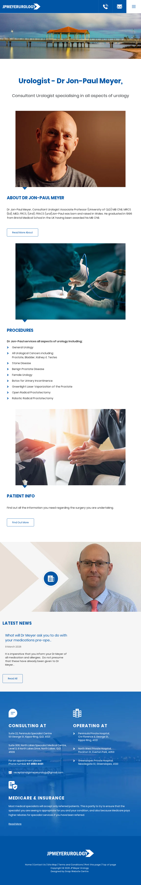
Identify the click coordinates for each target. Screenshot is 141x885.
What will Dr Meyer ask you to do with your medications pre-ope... (36, 638)
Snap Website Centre (77, 871)
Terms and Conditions (70, 864)
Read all (12, 678)
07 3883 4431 (105, 6)
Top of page (109, 864)
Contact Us (39, 864)
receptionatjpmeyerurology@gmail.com (38, 772)
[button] (22, 232)
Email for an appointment (119, 6)
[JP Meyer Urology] (21, 6)
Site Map (52, 864)
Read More (15, 824)
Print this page (93, 864)
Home (28, 864)
